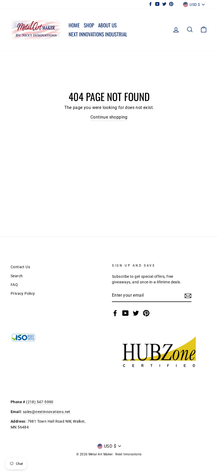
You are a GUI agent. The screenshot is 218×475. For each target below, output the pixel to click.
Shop (89, 25)
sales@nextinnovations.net (46, 412)
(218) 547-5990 (39, 402)
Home (74, 25)
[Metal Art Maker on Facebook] (115, 313)
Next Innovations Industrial (98, 34)
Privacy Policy (23, 293)
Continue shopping (109, 117)
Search (17, 276)
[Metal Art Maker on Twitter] (136, 313)
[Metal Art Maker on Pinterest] (146, 313)
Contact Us (20, 267)
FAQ (14, 285)
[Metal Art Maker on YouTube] (125, 313)
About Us (107, 25)
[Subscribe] (188, 295)
